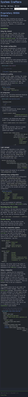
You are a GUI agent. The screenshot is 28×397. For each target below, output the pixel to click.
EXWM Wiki (13, 267)
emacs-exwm (4, 290)
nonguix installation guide (8, 38)
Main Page (3, 6)
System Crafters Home (7, 8)
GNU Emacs (10, 6)
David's (13, 204)
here (16, 83)
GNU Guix (17, 6)
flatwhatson (4, 305)
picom (2, 280)
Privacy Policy (4, 395)
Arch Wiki (3, 233)
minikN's (20, 204)
